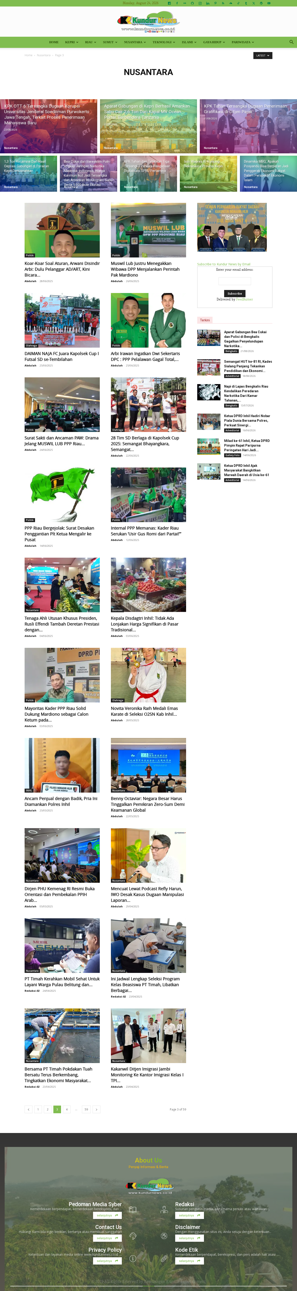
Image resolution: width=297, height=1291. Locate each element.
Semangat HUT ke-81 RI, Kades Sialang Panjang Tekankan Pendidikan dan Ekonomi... (248, 366)
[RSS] (223, 3)
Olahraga (31, 345)
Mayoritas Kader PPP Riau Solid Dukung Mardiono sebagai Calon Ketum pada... (56, 714)
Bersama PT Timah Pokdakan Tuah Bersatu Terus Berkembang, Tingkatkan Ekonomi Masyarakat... (58, 1074)
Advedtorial (232, 376)
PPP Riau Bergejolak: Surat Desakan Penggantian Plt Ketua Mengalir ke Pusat (59, 533)
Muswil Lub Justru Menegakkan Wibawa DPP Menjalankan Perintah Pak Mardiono (145, 269)
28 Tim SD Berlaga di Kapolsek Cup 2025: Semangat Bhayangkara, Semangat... (145, 443)
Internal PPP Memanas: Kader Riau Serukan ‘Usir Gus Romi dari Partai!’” (146, 531)
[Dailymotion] (169, 3)
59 (86, 1109)
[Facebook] (177, 3)
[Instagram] (200, 3)
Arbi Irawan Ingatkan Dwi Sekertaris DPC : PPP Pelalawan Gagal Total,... (145, 356)
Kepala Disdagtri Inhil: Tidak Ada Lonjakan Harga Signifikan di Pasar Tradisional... (144, 623)
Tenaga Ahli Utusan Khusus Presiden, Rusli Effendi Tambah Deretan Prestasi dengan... (62, 623)
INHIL (29, 790)
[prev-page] (28, 1109)
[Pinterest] (215, 3)
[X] (253, 3)
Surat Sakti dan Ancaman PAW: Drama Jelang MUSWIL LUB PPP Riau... (62, 440)
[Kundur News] (148, 22)
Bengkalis (231, 351)
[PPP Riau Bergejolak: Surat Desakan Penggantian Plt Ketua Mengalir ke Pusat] (62, 495)
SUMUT (108, 42)
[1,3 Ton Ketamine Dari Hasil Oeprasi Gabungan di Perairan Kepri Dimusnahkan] (28, 174)
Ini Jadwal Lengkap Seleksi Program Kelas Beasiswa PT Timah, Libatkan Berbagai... (145, 984)
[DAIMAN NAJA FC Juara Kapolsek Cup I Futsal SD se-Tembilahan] (62, 320)
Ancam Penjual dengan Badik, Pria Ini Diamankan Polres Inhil (61, 801)
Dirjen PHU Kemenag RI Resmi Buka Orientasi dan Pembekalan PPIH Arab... (60, 894)
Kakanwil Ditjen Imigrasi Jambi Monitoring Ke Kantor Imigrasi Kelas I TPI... (147, 1074)
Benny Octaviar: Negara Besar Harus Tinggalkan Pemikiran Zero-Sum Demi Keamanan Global (148, 804)
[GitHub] (192, 3)
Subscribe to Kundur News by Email (223, 264)
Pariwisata (241, 42)
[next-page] (96, 1109)
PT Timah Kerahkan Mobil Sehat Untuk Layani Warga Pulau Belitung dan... (62, 981)
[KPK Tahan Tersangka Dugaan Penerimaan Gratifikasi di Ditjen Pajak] (248, 126)
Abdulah (30, 281)
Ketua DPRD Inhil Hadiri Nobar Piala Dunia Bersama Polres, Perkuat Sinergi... (247, 420)
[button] (291, 42)
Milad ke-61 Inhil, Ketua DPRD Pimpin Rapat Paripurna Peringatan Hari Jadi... (247, 445)
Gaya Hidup (212, 42)
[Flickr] (184, 3)
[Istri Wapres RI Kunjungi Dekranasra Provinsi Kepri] (208, 174)
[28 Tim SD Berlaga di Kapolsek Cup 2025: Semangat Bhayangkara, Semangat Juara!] (148, 404)
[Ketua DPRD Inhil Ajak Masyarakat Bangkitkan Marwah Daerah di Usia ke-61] (208, 471)
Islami (187, 42)
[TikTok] (238, 3)
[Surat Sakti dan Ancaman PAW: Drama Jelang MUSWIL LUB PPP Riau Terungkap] (62, 404)
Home (54, 42)
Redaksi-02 (32, 990)
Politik (30, 255)
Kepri (70, 42)
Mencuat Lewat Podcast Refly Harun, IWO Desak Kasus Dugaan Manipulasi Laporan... (147, 894)
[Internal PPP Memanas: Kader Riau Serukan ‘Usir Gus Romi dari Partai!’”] (148, 495)
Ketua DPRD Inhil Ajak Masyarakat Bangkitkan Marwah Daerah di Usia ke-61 (246, 470)
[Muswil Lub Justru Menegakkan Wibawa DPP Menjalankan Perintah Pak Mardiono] (148, 230)
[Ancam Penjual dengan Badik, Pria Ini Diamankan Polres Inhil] (62, 765)
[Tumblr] (245, 3)
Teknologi (162, 42)
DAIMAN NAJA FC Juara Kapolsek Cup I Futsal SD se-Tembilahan (62, 356)
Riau (89, 42)
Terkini (205, 320)
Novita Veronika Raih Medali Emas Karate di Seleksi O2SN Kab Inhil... (144, 711)
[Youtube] (268, 3)
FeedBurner (244, 299)
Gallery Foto (233, 455)
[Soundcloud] (230, 3)
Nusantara (133, 42)
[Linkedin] (207, 3)
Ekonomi (117, 610)
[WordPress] (261, 3)
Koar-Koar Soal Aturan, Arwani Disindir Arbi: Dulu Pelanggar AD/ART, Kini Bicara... (62, 269)
